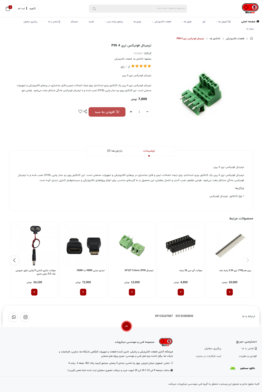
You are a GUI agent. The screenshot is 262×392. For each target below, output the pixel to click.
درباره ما (250, 28)
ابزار (204, 21)
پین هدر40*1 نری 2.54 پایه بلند (235, 270)
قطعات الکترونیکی (162, 21)
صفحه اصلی (248, 22)
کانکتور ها (215, 38)
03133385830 (184, 316)
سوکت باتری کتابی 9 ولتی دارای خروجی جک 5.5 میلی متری (36, 272)
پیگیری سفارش (30, 21)
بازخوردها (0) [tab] (114, 151)
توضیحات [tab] (149, 151)
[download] (242, 368)
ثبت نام (21, 8)
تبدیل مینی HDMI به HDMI (91, 270)
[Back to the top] (126, 326)
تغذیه (91, 21)
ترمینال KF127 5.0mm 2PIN (139, 270)
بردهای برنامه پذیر (115, 21)
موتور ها (137, 21)
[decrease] (147, 112)
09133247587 (164, 316)
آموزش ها (223, 21)
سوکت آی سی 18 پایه (190, 270)
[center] (94, 8)
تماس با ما (53, 21)
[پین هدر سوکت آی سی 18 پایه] (180, 245)
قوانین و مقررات (248, 356)
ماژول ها (188, 21)
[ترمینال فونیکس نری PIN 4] (166, 342)
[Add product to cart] (229, 292)
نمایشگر (74, 21)
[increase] (131, 112)
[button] (14, 260)
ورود (31, 8)
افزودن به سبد (105, 112)
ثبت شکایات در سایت (208, 356)
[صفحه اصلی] (251, 38)
